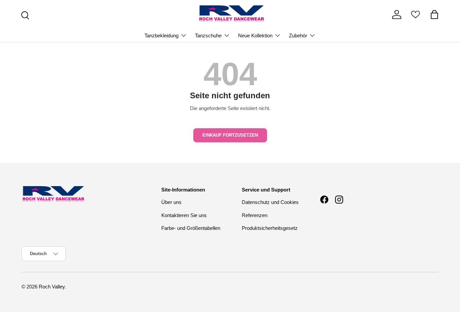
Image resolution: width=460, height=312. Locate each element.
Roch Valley (52, 286)
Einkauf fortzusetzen (230, 135)
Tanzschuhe (208, 35)
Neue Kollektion (255, 35)
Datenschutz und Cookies (270, 202)
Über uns (171, 202)
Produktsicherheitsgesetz (270, 228)
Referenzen (254, 215)
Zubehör (298, 35)
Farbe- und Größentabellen (190, 228)
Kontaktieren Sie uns (184, 215)
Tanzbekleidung (161, 35)
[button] (434, 14)
